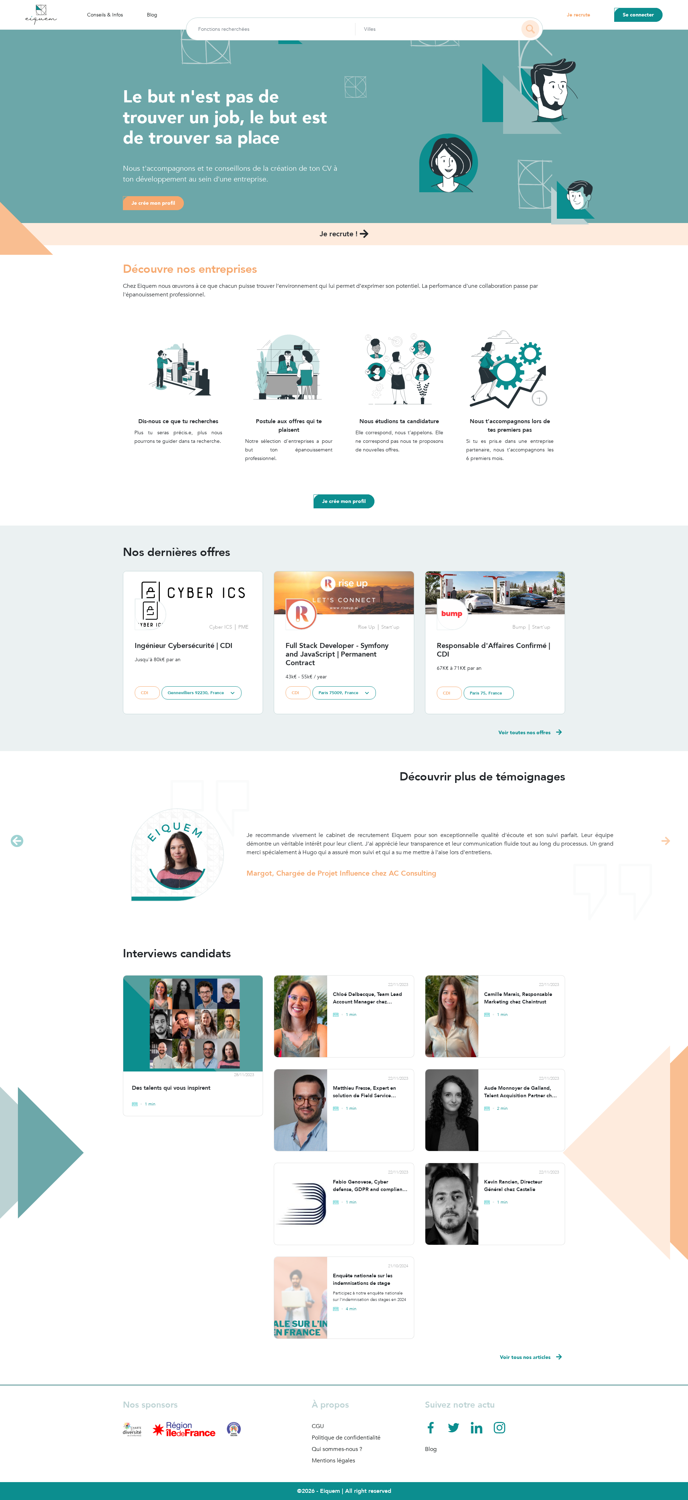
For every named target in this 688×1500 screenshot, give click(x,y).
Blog (152, 14)
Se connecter (638, 14)
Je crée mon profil (153, 203)
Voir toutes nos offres (524, 732)
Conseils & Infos (105, 14)
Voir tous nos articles (525, 1357)
